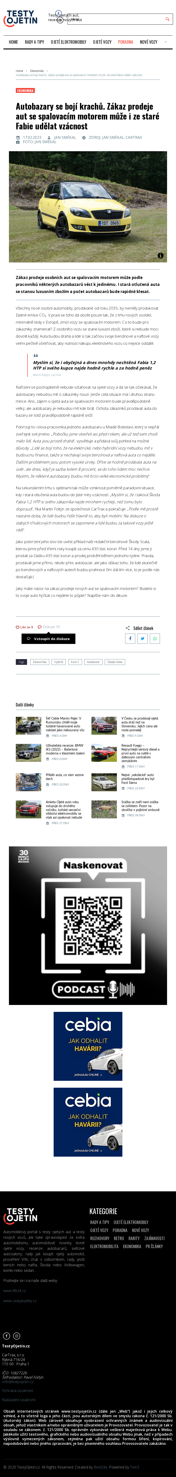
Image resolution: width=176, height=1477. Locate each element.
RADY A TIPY (99, 1222)
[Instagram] (60, 20)
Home (19, 71)
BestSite (100, 1467)
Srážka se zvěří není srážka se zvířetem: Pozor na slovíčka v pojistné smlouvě (140, 806)
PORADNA (120, 1230)
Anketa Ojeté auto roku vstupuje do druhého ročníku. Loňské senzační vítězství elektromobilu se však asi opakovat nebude (64, 810)
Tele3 (134, 1467)
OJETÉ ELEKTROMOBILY (131, 1222)
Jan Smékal (65, 137)
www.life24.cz (14, 1290)
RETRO (119, 1238)
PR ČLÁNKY (154, 1246)
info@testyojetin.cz (17, 1381)
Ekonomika (37, 71)
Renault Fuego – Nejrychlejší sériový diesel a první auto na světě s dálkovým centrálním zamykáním (140, 753)
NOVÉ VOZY (140, 1230)
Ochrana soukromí (17, 1390)
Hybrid (58, 662)
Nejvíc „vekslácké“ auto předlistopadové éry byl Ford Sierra (137, 779)
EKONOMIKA (132, 1246)
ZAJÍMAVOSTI (154, 1238)
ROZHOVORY (99, 1238)
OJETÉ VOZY (99, 1230)
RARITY (134, 1238)
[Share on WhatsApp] (155, 639)
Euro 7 (75, 662)
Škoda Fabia (114, 662)
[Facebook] (58, 13)
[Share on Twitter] (143, 639)
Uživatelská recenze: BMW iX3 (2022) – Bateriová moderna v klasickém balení (65, 749)
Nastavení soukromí (18, 1399)
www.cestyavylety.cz (20, 1300)
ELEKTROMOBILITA (104, 1246)
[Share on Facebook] (130, 639)
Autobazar (93, 662)
